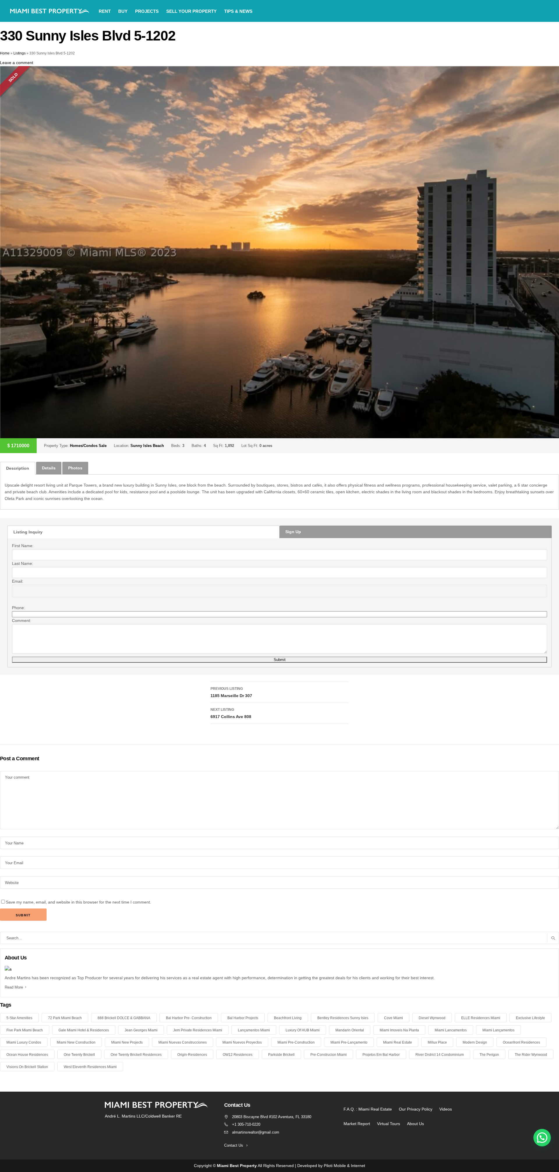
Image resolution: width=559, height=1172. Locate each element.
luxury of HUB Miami (303, 1030)
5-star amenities (19, 1018)
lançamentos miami (254, 1030)
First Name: (22, 545)
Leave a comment (16, 62)
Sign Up (293, 531)
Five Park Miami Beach (24, 1030)
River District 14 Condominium (439, 1055)
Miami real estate (397, 1042)
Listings (19, 53)
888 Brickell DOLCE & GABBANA (124, 1018)
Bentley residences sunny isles (342, 1018)
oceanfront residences (521, 1042)
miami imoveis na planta (399, 1030)
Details (49, 468)
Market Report (357, 1123)
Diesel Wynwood (432, 1018)
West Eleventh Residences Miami (90, 1067)
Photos (75, 468)
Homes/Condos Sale (88, 445)
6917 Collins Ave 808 (230, 713)
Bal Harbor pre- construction (189, 1018)
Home (5, 53)
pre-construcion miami (328, 1055)
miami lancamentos (451, 1030)
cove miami (393, 1018)
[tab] (17, 468)
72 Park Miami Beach (65, 1018)
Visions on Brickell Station (27, 1067)
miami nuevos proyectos (242, 1042)
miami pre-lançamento (348, 1042)
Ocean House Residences (27, 1055)
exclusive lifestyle (530, 1018)
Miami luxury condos (23, 1042)
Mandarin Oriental (349, 1030)
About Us (415, 1123)
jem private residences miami (197, 1030)
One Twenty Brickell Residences (136, 1055)
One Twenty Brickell (79, 1055)
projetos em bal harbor (381, 1055)
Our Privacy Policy (415, 1109)
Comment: (21, 620)
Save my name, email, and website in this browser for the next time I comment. (78, 902)
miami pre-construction (296, 1042)
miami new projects (127, 1042)
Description (17, 468)
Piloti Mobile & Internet (344, 1165)
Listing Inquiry (28, 532)
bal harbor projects (242, 1018)
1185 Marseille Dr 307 (231, 692)
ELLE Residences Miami (480, 1018)
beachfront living (288, 1018)
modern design (475, 1042)
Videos (445, 1109)
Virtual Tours (388, 1123)
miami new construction (76, 1042)
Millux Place (437, 1042)
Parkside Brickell (281, 1055)
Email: (17, 581)
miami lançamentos (498, 1030)
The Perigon (489, 1055)
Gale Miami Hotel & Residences (84, 1030)
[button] (542, 1137)
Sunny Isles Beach (147, 445)
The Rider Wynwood (531, 1055)
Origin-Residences (192, 1055)
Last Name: (22, 563)
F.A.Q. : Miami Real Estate (368, 1109)
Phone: (18, 607)
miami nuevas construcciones (182, 1042)
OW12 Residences (237, 1055)
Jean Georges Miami (141, 1030)
